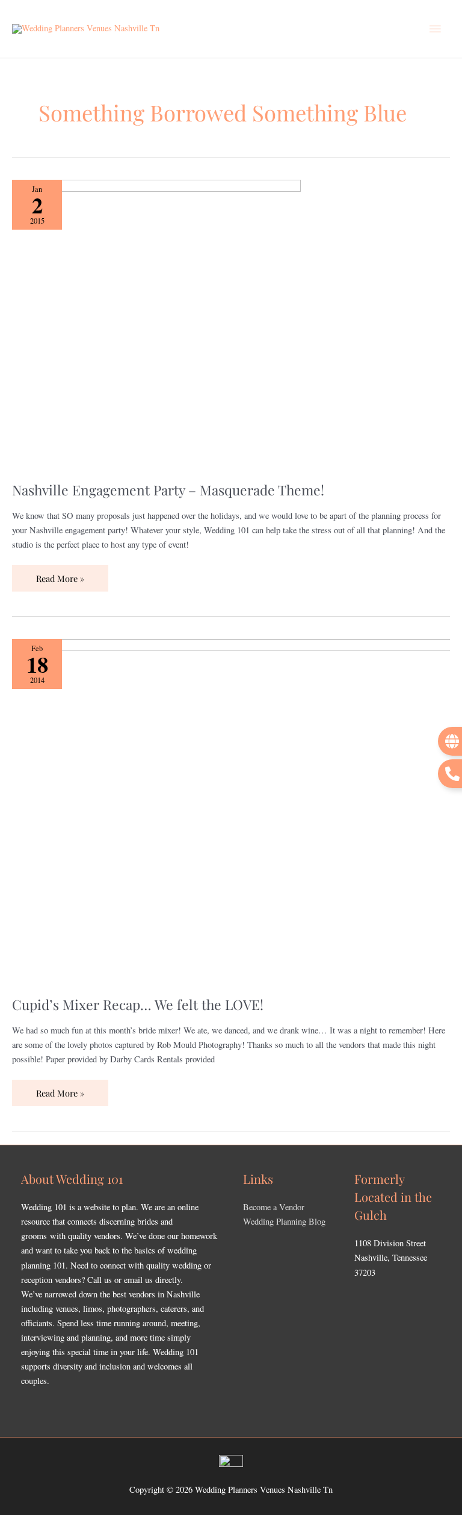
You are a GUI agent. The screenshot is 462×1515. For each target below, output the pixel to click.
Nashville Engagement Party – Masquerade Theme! (168, 489)
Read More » (60, 574)
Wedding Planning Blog (284, 1221)
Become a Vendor (273, 1207)
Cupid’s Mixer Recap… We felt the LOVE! (137, 1004)
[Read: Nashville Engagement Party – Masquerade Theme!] (156, 322)
